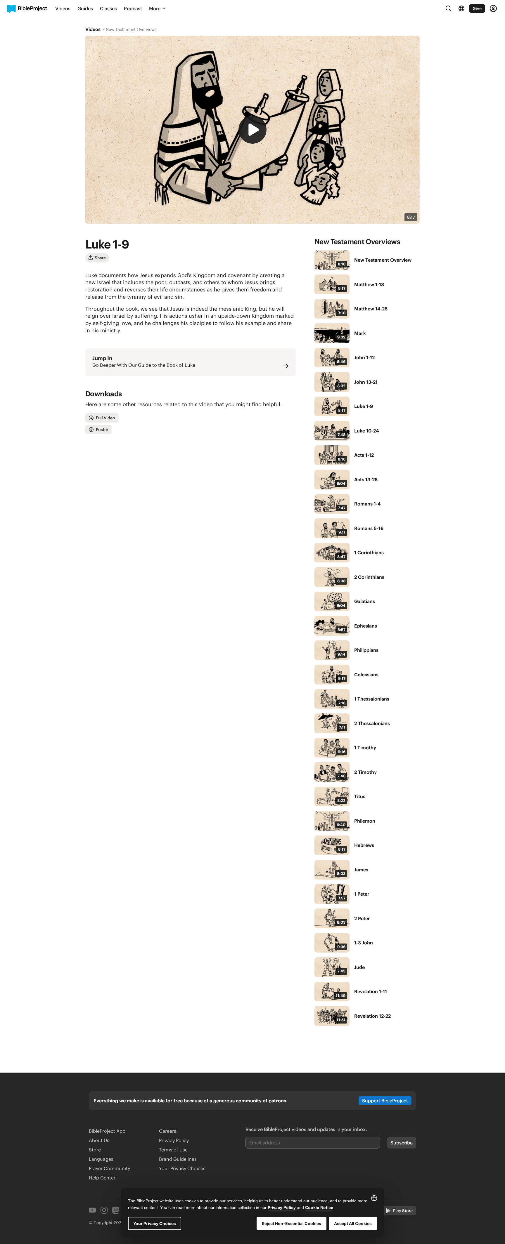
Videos (93, 29)
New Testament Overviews (131, 29)
